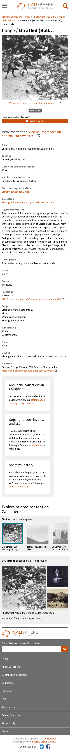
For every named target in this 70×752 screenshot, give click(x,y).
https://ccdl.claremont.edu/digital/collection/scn (28, 371)
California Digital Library (42, 742)
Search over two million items (21, 643)
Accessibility (8, 723)
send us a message (19, 486)
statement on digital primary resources (27, 401)
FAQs (4, 699)
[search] (65, 6)
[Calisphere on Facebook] (48, 746)
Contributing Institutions (15, 675)
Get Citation (35, 110)
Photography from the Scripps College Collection (28, 202)
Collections (8, 683)
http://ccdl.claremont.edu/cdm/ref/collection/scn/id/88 (31, 299)
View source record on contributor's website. (31, 134)
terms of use (35, 445)
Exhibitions (7, 691)
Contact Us (7, 731)
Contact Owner (36, 121)
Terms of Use (9, 707)
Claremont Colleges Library (16, 17)
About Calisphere (11, 667)
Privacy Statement (11, 715)
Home (5, 659)
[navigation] (4, 6)
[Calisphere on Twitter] (42, 746)
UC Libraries (50, 739)
